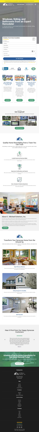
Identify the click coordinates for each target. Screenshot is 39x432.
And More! (19, 406)
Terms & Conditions (30, 62)
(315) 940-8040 (19, 377)
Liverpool (19, 401)
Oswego (19, 403)
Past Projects (19, 417)
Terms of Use (20, 429)
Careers (19, 416)
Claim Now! (8, 100)
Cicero (19, 402)
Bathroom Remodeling (19, 395)
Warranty (19, 385)
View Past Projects (19, 128)
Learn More (5, 227)
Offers (19, 413)
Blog (19, 412)
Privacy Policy (16, 429)
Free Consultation (29, 4)
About (19, 411)
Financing (19, 386)
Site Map (23, 429)
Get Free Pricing (19, 58)
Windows (19, 392)
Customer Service (19, 387)
